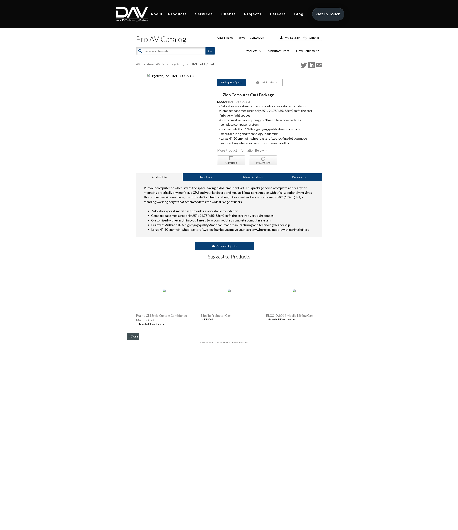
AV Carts (162, 64)
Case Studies (225, 37)
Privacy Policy (223, 342)
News (241, 37)
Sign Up (314, 37)
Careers (278, 14)
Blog (299, 14)
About (157, 14)
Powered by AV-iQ (240, 342)
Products (177, 14)
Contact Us (257, 37)
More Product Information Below (240, 150)
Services (204, 14)
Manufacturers (278, 51)
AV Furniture (145, 64)
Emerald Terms (207, 342)
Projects (252, 14)
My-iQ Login (292, 37)
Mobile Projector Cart (216, 315)
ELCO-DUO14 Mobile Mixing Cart (289, 315)
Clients (228, 14)
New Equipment (307, 51)
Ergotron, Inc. (180, 64)
